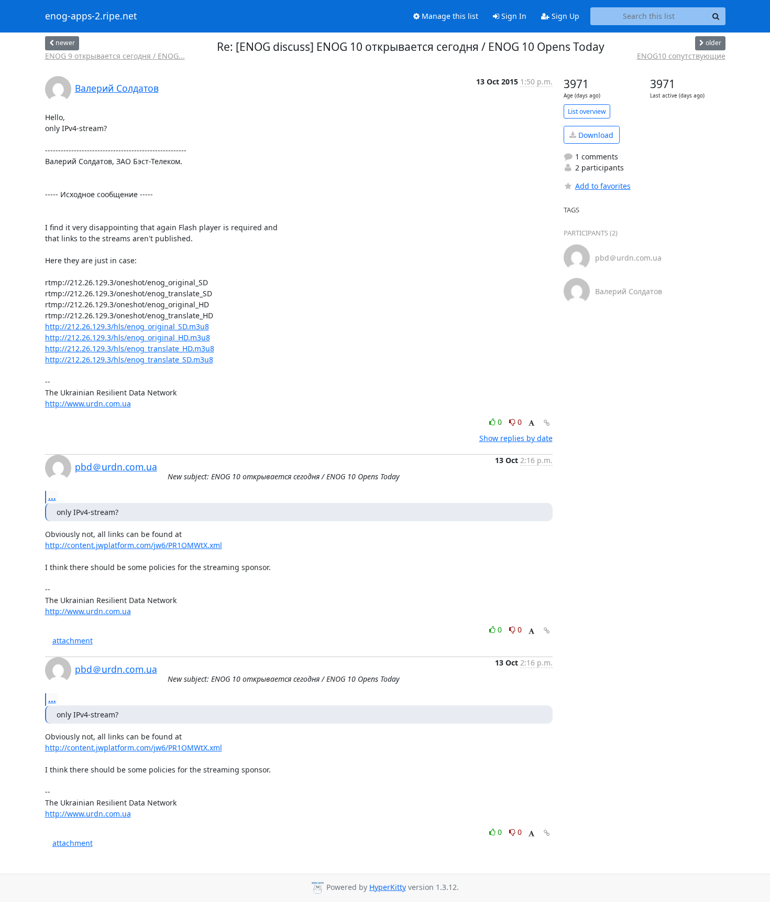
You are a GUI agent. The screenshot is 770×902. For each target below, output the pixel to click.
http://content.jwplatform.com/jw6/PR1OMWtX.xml (133, 545)
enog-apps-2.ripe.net (91, 16)
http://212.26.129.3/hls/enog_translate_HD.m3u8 (129, 348)
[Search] (716, 16)
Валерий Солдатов (117, 88)
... (52, 496)
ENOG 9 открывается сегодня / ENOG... (115, 56)
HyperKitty (387, 887)
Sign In (512, 16)
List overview (587, 111)
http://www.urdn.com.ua (88, 404)
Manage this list (449, 16)
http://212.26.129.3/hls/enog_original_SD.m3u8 (127, 326)
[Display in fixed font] (531, 423)
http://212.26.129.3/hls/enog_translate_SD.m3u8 (129, 359)
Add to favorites (603, 186)
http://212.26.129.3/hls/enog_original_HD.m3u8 (127, 337)
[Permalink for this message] (547, 423)
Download (594, 135)
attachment (72, 641)
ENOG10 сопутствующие (681, 56)
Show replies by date (516, 438)
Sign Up (564, 16)
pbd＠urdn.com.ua (116, 466)
